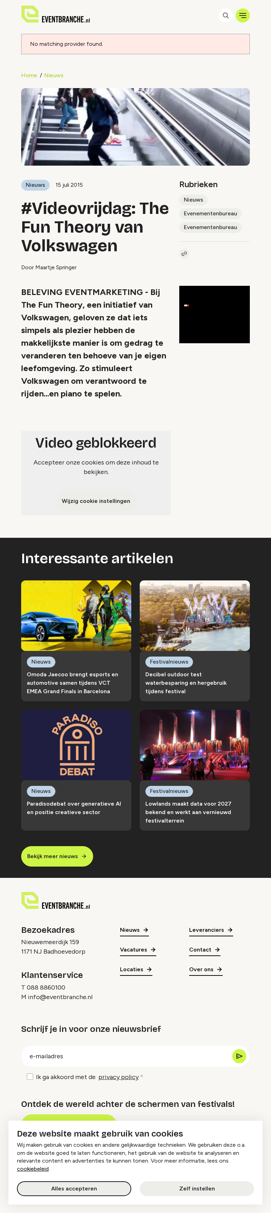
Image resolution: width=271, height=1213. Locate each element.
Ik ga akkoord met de (87, 1077)
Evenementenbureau (210, 213)
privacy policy (118, 1077)
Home (29, 75)
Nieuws (54, 75)
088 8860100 (46, 987)
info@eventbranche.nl (60, 997)
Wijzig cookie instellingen (96, 501)
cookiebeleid (33, 1168)
